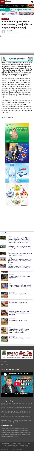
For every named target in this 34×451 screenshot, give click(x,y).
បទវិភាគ (16, 430)
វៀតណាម (12, 430)
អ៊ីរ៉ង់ (20, 428)
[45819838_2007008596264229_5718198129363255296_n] (17, 206)
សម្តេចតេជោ (17, 428)
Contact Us (8, 447)
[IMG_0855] (17, 11)
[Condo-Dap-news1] (17, 15)
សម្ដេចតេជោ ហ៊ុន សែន (10, 436)
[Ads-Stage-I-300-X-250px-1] (17, 162)
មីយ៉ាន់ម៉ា (26, 432)
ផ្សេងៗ (23, 447)
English (28, 447)
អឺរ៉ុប (29, 432)
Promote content (24, 445)
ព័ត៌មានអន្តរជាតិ (30, 443)
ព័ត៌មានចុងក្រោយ (13, 443)
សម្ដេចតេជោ (4, 432)
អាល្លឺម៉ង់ (23, 430)
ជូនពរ (23, 428)
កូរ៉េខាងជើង (8, 432)
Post (11, 117)
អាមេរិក (7, 428)
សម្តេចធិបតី (21, 432)
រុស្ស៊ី (10, 428)
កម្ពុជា (29, 434)
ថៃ (19, 430)
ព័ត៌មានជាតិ (20, 443)
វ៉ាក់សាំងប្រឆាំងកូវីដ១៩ (13, 434)
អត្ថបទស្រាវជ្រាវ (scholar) (13, 445)
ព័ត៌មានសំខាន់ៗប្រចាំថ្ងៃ (15, 432)
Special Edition (16, 447)
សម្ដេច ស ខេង (24, 434)
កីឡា (31, 445)
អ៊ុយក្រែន (3, 428)
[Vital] (17, 182)
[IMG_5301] (17, 7)
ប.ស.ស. (16, 436)
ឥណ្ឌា (3, 434)
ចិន (12, 428)
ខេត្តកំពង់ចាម (7, 434)
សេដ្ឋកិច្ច (24, 443)
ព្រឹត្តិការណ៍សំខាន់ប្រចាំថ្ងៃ (5, 443)
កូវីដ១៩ (8, 430)
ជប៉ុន (26, 428)
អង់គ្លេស (19, 434)
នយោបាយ (4, 445)
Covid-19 (4, 430)
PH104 (10, 31)
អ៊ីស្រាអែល (26, 430)
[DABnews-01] (17, 142)
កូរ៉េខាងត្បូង (3, 436)
